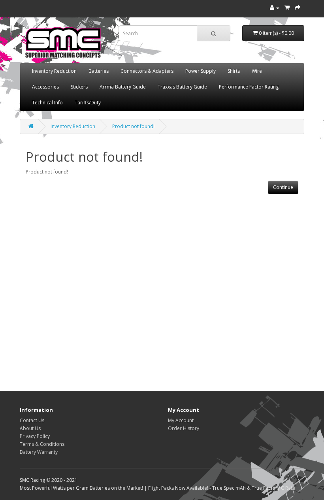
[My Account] (274, 7)
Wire (257, 71)
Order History (183, 428)
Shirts (234, 71)
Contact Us (32, 420)
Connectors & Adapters (147, 71)
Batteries (99, 71)
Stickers (79, 86)
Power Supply (200, 71)
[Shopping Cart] (287, 7)
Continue (283, 187)
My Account (181, 420)
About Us (30, 428)
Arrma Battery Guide (123, 86)
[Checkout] (297, 7)
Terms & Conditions (42, 444)
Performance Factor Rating (249, 86)
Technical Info (47, 102)
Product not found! (133, 126)
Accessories (45, 86)
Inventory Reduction (54, 71)
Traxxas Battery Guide (182, 86)
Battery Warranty (39, 452)
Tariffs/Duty (88, 102)
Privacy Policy (35, 436)
